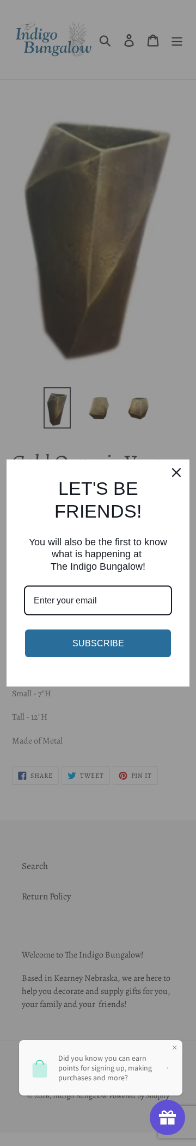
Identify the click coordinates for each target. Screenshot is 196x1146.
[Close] (176, 472)
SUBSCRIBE (98, 643)
